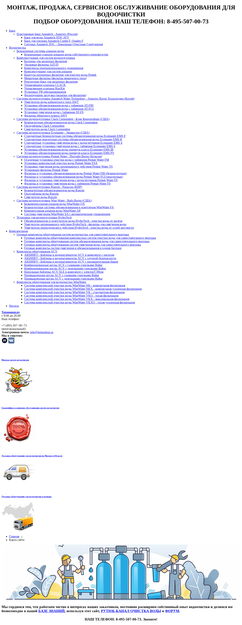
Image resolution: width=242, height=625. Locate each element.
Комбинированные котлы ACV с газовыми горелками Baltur (63, 265)
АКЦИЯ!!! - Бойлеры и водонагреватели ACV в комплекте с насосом (69, 254)
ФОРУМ (172, 611)
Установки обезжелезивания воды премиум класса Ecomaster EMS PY (69, 153)
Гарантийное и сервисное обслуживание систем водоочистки (30, 408)
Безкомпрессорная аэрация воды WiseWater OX (54, 204)
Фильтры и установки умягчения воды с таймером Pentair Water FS (67, 183)
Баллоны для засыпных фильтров (45, 61)
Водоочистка (17, 47)
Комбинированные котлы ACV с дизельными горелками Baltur (65, 268)
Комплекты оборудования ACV (37, 251)
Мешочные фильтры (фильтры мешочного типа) (55, 78)
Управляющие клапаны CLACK (45, 85)
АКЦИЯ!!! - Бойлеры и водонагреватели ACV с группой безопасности (70, 258)
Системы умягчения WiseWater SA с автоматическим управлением (67, 214)
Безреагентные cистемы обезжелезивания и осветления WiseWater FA (69, 207)
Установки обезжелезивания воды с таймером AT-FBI (58, 105)
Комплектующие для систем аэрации (48, 71)
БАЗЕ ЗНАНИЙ (51, 611)
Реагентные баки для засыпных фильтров (51, 81)
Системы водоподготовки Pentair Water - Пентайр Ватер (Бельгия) (59, 156)
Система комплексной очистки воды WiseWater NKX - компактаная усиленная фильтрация (83, 288)
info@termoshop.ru (41, 332)
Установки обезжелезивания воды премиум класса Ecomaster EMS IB (68, 149)
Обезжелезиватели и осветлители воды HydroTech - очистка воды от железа (73, 220)
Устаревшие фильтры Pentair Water (46, 170)
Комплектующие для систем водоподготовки (46, 57)
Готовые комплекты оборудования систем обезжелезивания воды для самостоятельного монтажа (86, 241)
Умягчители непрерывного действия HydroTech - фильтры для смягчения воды (75, 224)
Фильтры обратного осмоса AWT (45, 115)
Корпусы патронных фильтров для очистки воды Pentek (60, 74)
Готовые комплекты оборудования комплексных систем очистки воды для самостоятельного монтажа (90, 237)
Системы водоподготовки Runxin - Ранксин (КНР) (49, 187)
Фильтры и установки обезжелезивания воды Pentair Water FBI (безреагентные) (75, 173)
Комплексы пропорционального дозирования (53, 68)
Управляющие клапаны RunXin (44, 88)
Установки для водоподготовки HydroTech (44, 217)
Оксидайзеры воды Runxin (41, 193)
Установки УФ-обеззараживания (45, 91)
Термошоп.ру (11, 312)
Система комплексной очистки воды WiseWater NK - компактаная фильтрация (74, 285)
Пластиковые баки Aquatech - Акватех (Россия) (47, 34)
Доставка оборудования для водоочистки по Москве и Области (32, 456)
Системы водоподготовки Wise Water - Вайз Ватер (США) (54, 200)
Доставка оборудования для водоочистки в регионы (27, 496)
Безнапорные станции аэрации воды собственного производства (66, 54)
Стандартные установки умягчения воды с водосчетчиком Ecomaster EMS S (73, 142)
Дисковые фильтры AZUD (41, 64)
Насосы (14, 305)
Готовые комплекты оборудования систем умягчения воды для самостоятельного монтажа (82, 244)
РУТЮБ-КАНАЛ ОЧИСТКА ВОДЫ (131, 611)
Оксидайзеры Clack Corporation (44, 125)
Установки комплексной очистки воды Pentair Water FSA (61, 163)
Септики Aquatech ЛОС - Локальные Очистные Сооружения (63, 44)
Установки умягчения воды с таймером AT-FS (54, 112)
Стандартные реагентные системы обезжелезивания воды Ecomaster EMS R (73, 139)
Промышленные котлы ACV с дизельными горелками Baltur (63, 278)
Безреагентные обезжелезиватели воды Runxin (54, 190)
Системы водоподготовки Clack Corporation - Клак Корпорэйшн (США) (63, 119)
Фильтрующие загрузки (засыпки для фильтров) (55, 95)
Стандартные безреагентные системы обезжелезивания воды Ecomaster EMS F (75, 136)
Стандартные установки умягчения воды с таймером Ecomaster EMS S (69, 146)
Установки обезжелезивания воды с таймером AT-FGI (59, 108)
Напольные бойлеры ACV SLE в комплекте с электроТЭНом (63, 271)
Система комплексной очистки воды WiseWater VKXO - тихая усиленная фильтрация (79, 302)
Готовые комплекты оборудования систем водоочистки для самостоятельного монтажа (73, 234)
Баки (12, 30)
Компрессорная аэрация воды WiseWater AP (52, 210)
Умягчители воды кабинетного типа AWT (51, 102)
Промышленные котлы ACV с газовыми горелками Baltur (61, 275)
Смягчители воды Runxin (40, 197)
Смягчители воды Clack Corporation (47, 129)
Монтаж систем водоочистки (15, 360)
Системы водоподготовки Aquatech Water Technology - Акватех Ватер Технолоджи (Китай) (75, 98)
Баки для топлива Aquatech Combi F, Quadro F (53, 40)
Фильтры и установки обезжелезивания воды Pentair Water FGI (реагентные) (73, 176)
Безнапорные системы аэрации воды (40, 51)
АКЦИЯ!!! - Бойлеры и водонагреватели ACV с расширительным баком (71, 261)
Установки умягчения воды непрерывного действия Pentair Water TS (68, 166)
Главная (14, 536)
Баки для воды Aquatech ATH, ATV (46, 37)
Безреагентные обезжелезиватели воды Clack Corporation (61, 122)
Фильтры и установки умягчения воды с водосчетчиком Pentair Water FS (71, 180)
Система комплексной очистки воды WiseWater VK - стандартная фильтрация (74, 292)
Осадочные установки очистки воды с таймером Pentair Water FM (66, 159)
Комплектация (18, 231)
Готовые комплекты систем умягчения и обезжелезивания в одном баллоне (73, 248)
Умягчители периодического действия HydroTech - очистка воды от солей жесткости (79, 227)
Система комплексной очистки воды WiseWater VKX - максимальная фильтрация (76, 299)
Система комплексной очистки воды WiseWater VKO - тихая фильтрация (71, 295)
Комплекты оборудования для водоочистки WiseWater (51, 282)
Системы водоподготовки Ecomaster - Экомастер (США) (53, 132)
